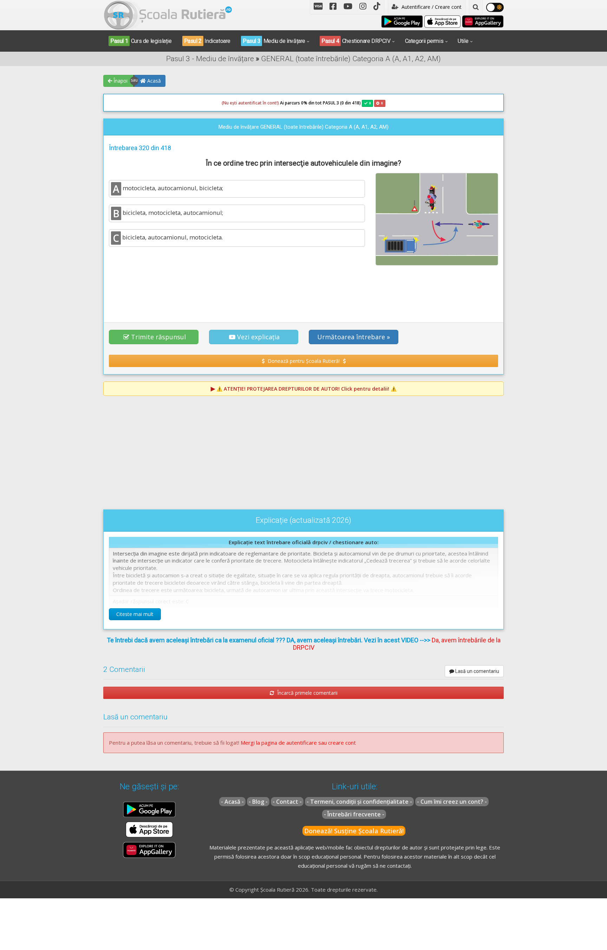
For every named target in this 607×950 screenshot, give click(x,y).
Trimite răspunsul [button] (158, 337)
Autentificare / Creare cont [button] (431, 7)
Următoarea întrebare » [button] (353, 337)
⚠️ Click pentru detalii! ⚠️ (306, 388)
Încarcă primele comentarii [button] (307, 692)
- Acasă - (232, 801)
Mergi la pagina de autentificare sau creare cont (298, 742)
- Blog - (258, 801)
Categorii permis (424, 41)
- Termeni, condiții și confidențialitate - (359, 801)
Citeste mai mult (135, 614)
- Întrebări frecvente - (354, 814)
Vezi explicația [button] (258, 337)
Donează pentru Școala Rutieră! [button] (303, 361)
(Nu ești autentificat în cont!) (250, 103)
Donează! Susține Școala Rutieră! (354, 831)
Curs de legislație (141, 41)
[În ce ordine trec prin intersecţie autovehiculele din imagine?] (437, 219)
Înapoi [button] (120, 80)
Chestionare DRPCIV (356, 41)
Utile (463, 41)
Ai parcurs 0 (263, 103)
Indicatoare (207, 41)
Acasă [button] (153, 80)
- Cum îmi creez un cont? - (452, 801)
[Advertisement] (303, 290)
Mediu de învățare (274, 41)
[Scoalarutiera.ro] (168, 14)
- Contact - (287, 801)
